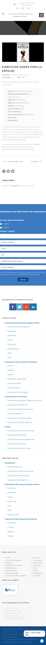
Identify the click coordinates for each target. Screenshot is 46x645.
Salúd (23, 77)
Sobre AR (36, 558)
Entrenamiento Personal (16, 444)
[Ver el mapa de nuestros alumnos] (10, 590)
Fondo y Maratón (13, 388)
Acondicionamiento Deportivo (18, 327)
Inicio (4, 639)
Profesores (37, 565)
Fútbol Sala (11, 344)
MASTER (6, 227)
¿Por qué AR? (38, 560)
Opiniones (36, 576)
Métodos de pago (11, 573)
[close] (43, 632)
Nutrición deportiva (14, 414)
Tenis (9, 358)
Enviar (23, 280)
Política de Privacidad (39, 272)
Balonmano (11, 335)
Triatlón (10, 375)
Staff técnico (37, 563)
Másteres (8, 563)
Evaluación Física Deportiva (17, 405)
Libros (35, 568)
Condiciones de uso (16, 642)
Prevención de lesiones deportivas (20, 409)
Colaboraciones (11, 571)
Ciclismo (10, 366)
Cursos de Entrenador (13, 560)
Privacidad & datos (14, 639)
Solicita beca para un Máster (15, 576)
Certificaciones (10, 568)
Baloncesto (11, 331)
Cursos (7, 558)
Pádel (9, 353)
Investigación (38, 573)
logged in (15, 186)
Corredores (11, 523)
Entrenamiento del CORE (16, 435)
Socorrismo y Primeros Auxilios (19, 418)
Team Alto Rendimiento (20, 75)
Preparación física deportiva (17, 480)
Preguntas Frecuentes (13, 565)
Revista (35, 571)
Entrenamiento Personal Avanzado (20, 471)
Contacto (28, 642)
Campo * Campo (7, 231)
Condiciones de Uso (24, 272)
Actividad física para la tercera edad (20, 431)
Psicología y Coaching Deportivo (19, 422)
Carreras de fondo (14, 383)
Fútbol (9, 340)
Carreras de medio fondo (16, 379)
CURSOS (6, 224)
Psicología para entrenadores (18, 476)
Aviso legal (27, 639)
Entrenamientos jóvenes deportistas (21, 439)
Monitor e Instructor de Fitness (19, 448)
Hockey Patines (13, 515)
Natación (10, 370)
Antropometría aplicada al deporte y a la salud (24, 400)
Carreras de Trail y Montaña (17, 392)
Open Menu (41, 15)
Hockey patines (13, 349)
